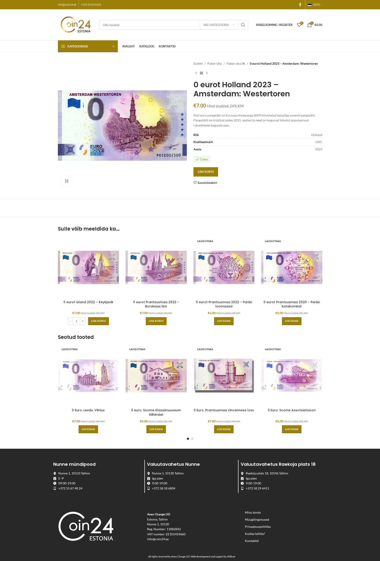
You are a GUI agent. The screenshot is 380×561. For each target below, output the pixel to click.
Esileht (198, 63)
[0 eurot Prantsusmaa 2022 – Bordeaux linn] (156, 267)
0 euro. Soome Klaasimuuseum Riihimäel (156, 412)
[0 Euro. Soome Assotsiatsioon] (291, 375)
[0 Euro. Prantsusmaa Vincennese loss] (224, 375)
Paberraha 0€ (235, 63)
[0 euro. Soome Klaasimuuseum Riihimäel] (156, 375)
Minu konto (253, 512)
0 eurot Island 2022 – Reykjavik (88, 302)
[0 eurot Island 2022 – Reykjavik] (88, 267)
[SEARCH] (243, 25)
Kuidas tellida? (255, 534)
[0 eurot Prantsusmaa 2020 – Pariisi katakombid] (291, 267)
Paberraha (214, 63)
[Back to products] (201, 73)
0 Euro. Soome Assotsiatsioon (292, 410)
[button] (98, 321)
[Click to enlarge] (66, 180)
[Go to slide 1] (188, 439)
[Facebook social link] (300, 4)
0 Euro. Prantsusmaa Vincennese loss (224, 410)
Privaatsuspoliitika (258, 526)
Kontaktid (252, 541)
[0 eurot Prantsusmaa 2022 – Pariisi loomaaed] (224, 267)
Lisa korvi (206, 171)
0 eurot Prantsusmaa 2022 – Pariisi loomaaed (224, 304)
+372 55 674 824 (91, 4)
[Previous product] (196, 73)
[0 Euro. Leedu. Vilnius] (88, 375)
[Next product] (206, 73)
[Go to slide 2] (192, 439)
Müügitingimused (257, 519)
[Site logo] (76, 24)
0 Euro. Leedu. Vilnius (88, 410)
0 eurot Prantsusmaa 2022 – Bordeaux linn (156, 304)
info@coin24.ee (67, 4)
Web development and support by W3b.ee (213, 556)
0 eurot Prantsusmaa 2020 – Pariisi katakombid (292, 304)
